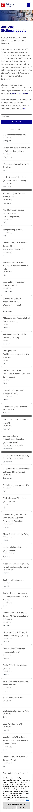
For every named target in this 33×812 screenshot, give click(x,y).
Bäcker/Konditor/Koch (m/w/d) (15, 164)
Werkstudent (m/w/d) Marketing (16, 406)
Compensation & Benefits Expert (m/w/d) (16, 421)
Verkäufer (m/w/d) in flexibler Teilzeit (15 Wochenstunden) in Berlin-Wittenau (15, 740)
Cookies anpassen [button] (9, 808)
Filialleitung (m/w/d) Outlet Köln (16, 485)
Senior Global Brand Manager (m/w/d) (15, 666)
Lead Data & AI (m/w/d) (12, 724)
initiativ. (23, 109)
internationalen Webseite (19, 94)
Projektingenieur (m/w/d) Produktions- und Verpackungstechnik (13, 213)
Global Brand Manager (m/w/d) (15, 534)
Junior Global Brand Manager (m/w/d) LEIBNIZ (15, 549)
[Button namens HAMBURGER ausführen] (28, 5)
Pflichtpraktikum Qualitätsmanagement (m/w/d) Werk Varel (16, 354)
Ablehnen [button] (23, 808)
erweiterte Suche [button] (15, 129)
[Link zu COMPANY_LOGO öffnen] (7, 5)
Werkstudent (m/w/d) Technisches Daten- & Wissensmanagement (12, 301)
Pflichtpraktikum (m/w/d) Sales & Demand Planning (16, 319)
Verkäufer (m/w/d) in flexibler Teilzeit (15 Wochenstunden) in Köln (15, 265)
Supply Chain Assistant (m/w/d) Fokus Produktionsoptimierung (16, 565)
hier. (27, 800)
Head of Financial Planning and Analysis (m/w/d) (15, 683)
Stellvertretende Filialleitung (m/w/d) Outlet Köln (14, 500)
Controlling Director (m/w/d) (14, 580)
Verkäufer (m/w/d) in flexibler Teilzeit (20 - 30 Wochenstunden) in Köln (15, 246)
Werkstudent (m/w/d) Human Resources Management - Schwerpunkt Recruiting (15, 517)
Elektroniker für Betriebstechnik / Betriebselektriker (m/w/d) (16, 470)
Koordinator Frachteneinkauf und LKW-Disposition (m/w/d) (16, 149)
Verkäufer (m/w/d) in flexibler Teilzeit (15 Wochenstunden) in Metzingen (15, 616)
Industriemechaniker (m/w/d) (15, 135)
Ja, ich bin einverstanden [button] (16, 804)
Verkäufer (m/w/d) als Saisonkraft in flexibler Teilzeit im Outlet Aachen (16, 373)
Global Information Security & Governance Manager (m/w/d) (15, 634)
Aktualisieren (16, 121)
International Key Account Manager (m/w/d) (13, 391)
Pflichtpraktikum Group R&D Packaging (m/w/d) (14, 336)
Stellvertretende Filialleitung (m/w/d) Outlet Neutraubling (14, 179)
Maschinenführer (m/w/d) (13, 698)
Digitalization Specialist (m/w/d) (16, 711)
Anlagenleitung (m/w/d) (13, 230)
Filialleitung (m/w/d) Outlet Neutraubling (14, 195)
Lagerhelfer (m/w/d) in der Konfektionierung (14, 283)
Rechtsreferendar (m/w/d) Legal (16, 773)
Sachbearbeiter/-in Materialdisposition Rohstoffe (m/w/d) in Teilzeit (15, 439)
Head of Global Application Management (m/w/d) (14, 650)
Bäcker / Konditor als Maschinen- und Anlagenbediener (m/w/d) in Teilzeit (16, 596)
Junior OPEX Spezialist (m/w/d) (16, 455)
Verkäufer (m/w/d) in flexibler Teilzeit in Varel (15, 758)
